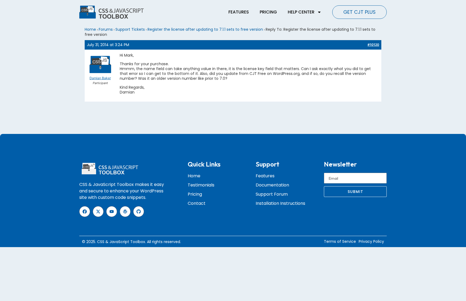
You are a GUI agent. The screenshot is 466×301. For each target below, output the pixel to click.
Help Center (301, 12)
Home (90, 29)
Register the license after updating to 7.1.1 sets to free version (205, 29)
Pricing (268, 12)
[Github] (138, 211)
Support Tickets (130, 29)
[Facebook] (84, 211)
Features (238, 12)
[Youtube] (111, 211)
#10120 (373, 45)
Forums (106, 29)
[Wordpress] (125, 211)
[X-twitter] (98, 211)
